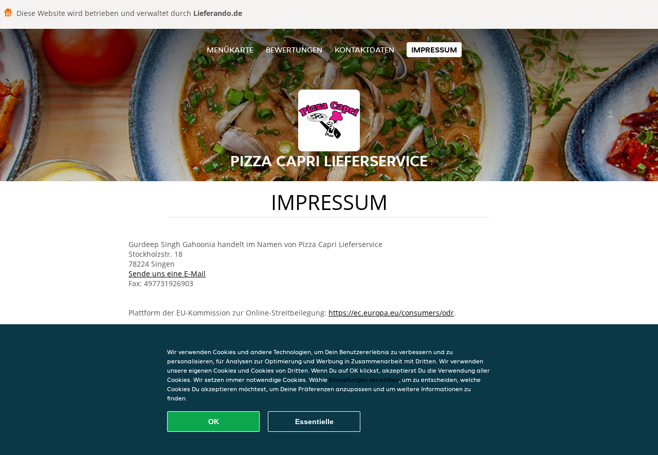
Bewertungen (294, 49)
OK (213, 421)
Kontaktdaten (364, 49)
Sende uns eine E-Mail (167, 273)
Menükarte (230, 49)
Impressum (434, 49)
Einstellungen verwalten (364, 379)
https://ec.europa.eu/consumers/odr (391, 313)
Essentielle (314, 421)
